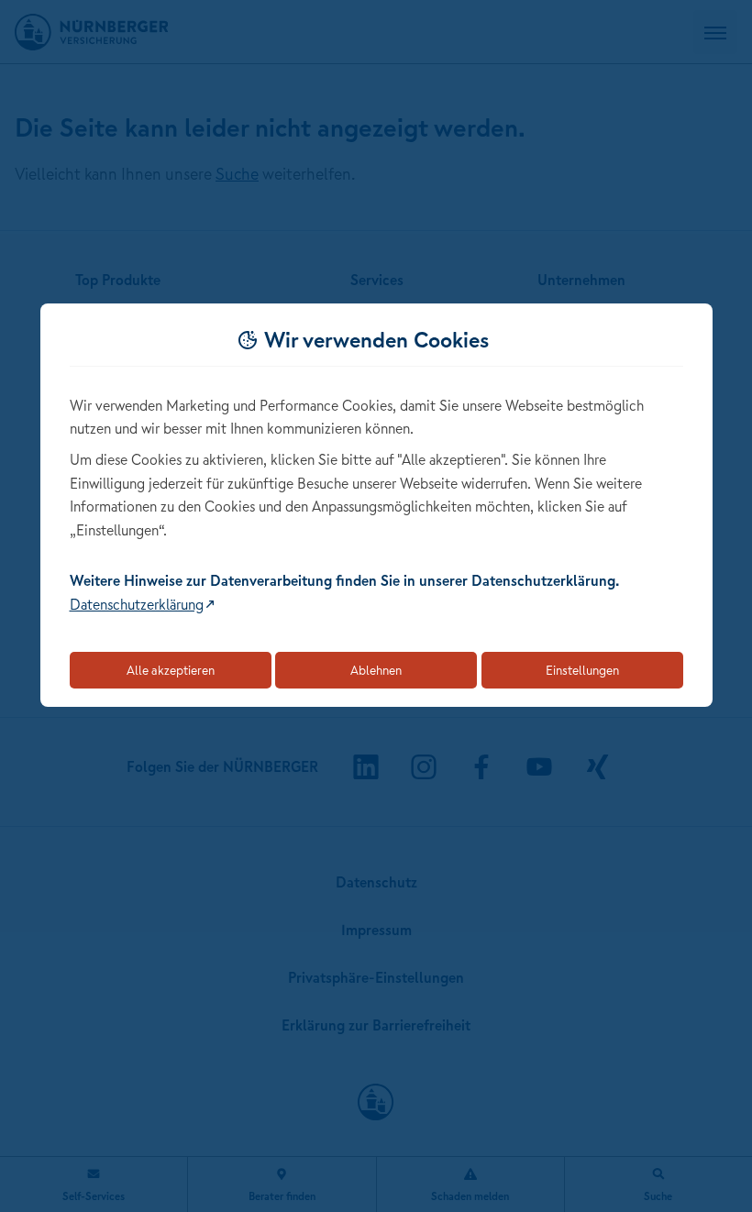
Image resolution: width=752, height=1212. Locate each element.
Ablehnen (376, 670)
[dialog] (376, 505)
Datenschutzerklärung (137, 604)
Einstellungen (582, 670)
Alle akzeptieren (171, 670)
